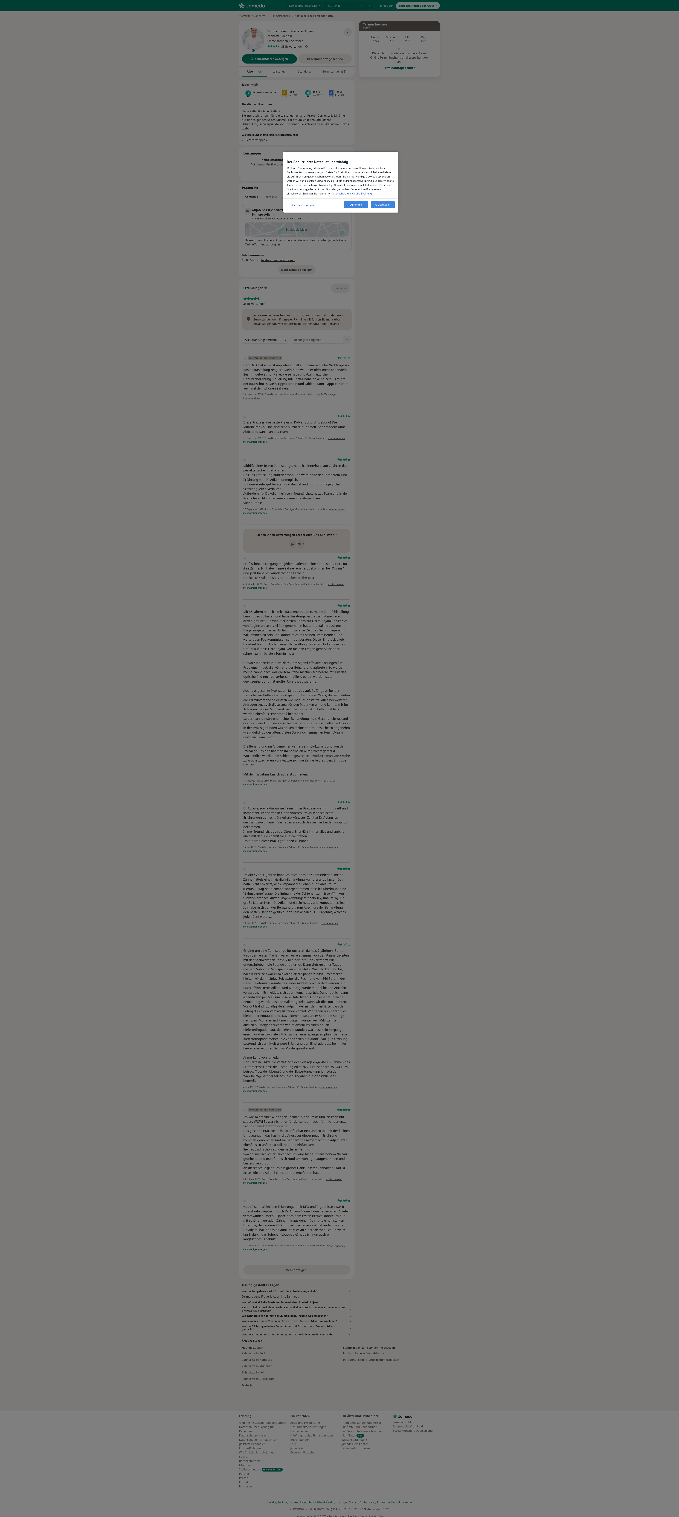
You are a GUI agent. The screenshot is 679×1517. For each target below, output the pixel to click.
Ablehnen (356, 204)
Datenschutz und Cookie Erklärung (352, 193)
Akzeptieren (382, 204)
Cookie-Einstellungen (300, 205)
